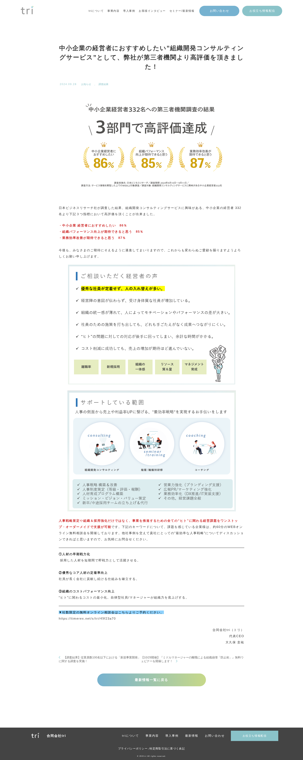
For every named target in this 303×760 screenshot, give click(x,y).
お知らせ (86, 84)
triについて (96, 10)
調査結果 (103, 84)
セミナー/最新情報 (182, 10)
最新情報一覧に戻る (151, 680)
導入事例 (129, 10)
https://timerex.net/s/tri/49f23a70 (87, 618)
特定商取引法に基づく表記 (167, 748)
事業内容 (152, 735)
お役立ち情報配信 (262, 10)
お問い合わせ (219, 10)
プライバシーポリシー (133, 748)
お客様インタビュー (152, 10)
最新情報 (191, 735)
